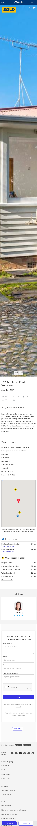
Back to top (17, 728)
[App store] (18, 745)
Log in (33, 2)
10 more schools (7, 580)
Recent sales (5, 778)
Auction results (6, 795)
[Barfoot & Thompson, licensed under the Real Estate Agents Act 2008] (19, 2)
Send (18, 697)
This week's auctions (8, 790)
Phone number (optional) (10, 673)
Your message (7, 643)
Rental (3, 770)
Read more (5, 431)
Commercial (5, 774)
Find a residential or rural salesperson (14, 810)
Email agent (26, 823)
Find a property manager (9, 814)
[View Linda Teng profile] (18, 606)
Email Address (7, 665)
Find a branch (6, 806)
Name (5, 656)
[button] (18, 501)
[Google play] (27, 745)
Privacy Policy (21, 715)
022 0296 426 (18, 615)
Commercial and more (8, 818)
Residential (5, 765)
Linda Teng (19, 613)
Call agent (9, 823)
